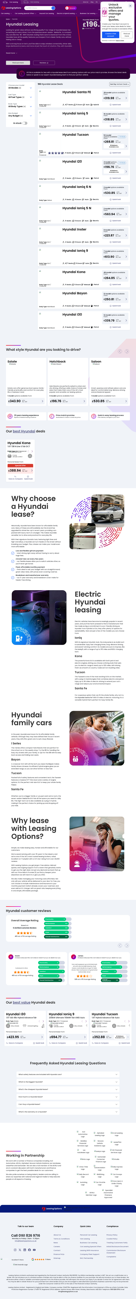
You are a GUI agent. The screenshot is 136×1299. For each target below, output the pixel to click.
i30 (50, 752)
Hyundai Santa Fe (85, 697)
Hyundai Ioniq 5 (75, 113)
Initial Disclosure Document (118, 1246)
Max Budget (13, 113)
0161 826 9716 (115, 1289)
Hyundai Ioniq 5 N (77, 208)
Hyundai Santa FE (77, 92)
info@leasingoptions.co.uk (25, 1241)
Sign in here (120, 40)
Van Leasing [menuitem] (34, 2)
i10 (21, 35)
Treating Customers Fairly (117, 1243)
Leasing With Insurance (89, 1250)
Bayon (51, 764)
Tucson (81, 676)
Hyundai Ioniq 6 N (77, 187)
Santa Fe (57, 32)
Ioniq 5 (57, 48)
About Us (57, 1235)
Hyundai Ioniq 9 (75, 250)
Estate (12, 362)
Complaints (111, 1257)
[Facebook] (29, 1249)
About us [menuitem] (85, 2)
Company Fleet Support (89, 1254)
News (56, 1243)
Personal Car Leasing (88, 1235)
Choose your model (16, 85)
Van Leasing (85, 1239)
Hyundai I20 (72, 161)
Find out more (18, 63)
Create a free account (110, 35)
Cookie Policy (112, 1239)
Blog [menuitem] (92, 2)
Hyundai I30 (72, 314)
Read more (10, 53)
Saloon (96, 362)
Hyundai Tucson (76, 134)
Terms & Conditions (62, 1239)
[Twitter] (20, 1249)
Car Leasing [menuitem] (13, 2)
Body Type (12, 104)
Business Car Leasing (88, 1243)
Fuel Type (12, 94)
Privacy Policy (112, 1235)
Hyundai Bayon (75, 293)
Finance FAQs (59, 1254)
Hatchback (57, 362)
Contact (57, 1250)
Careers (57, 1246)
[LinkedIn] (24, 1249)
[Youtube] (34, 1249)
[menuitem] (6, 13)
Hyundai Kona (74, 272)
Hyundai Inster (74, 229)
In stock (24, 123)
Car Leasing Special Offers (90, 1246)
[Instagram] (15, 1249)
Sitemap (57, 1258)
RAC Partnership (86, 1258)
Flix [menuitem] (96, 2)
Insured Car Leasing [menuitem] (46, 13)
